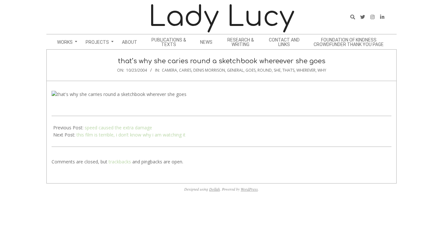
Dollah (214, 189)
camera (169, 70)
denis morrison (209, 70)
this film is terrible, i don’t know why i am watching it (131, 135)
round (264, 70)
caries (185, 70)
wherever (306, 70)
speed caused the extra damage (118, 127)
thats (288, 70)
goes (250, 70)
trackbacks (120, 162)
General (235, 70)
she (277, 70)
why (321, 70)
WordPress (249, 189)
